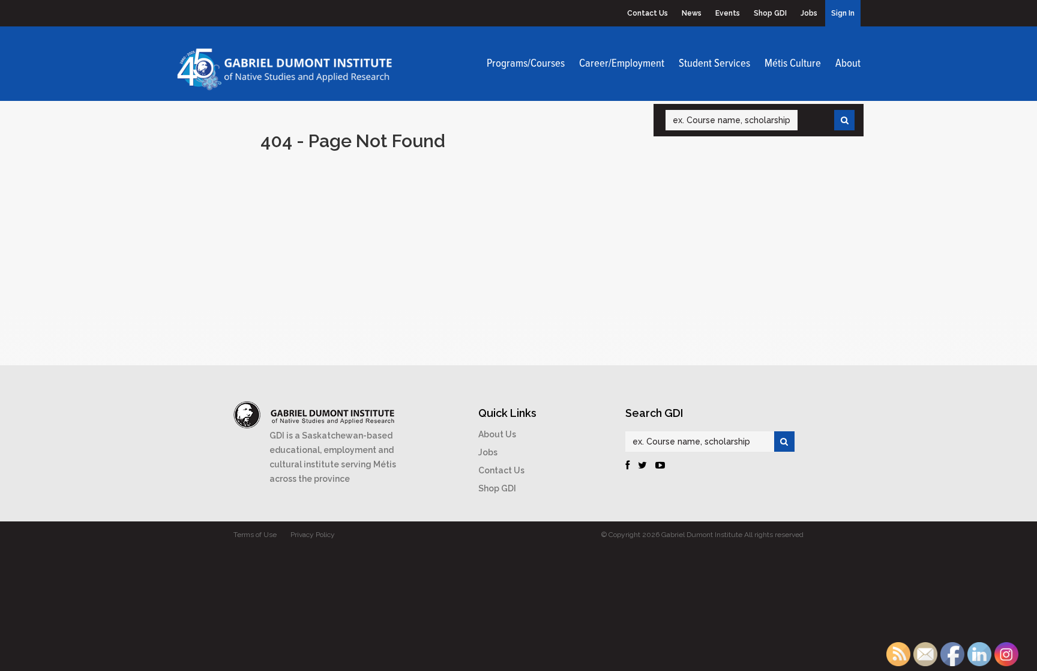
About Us (497, 434)
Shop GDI (770, 13)
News (692, 13)
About (848, 63)
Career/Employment (621, 63)
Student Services (714, 63)
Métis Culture (793, 63)
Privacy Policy (312, 534)
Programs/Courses (526, 63)
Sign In (843, 13)
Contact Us (647, 13)
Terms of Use (255, 534)
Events (727, 13)
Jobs (809, 13)
